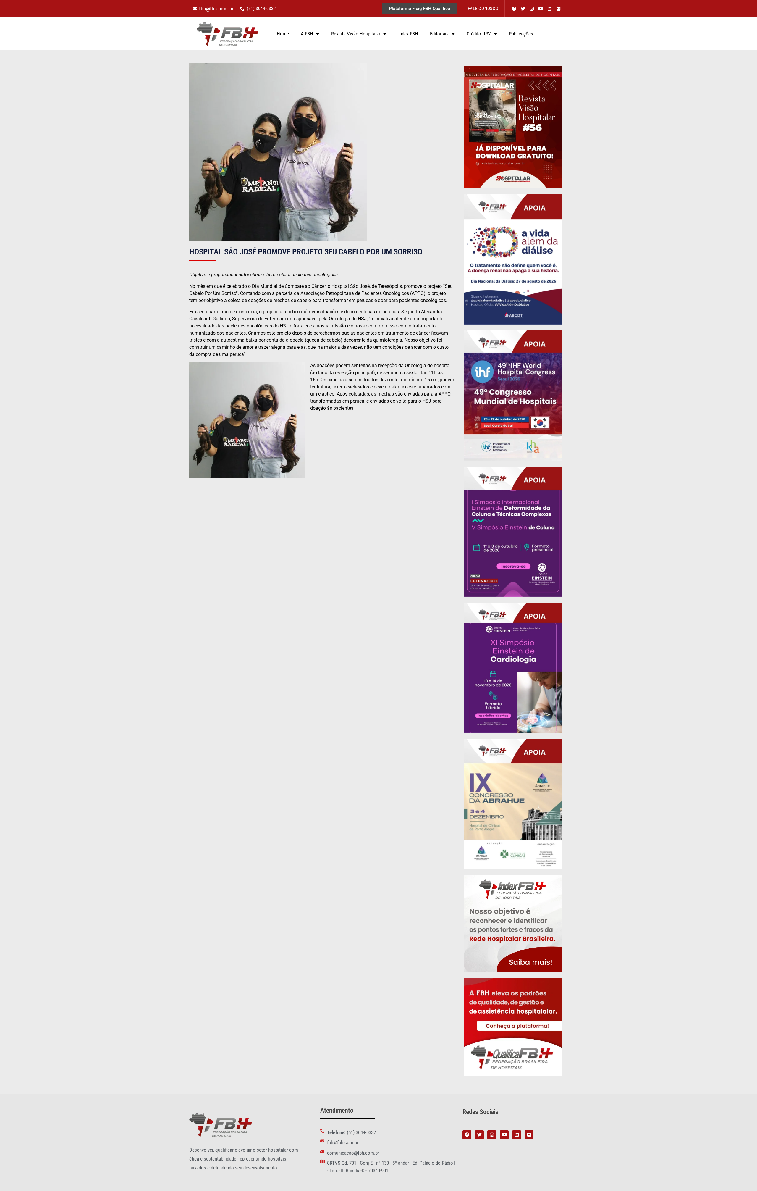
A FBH (307, 34)
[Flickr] (558, 8)
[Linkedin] (549, 8)
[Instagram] (531, 8)
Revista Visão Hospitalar (355, 34)
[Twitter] (522, 8)
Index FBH (408, 34)
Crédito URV (479, 34)
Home (283, 34)
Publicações (521, 34)
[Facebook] (513, 8)
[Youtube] (540, 8)
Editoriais (439, 34)
